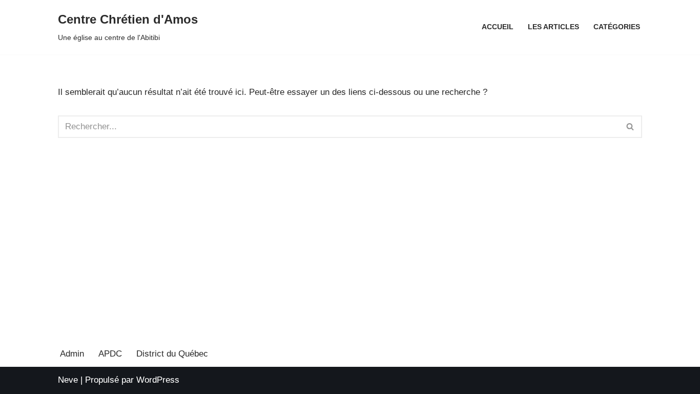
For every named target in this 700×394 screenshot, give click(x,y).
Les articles (553, 27)
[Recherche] (630, 126)
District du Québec (172, 354)
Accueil (497, 27)
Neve (68, 380)
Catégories (616, 27)
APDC (110, 354)
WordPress (157, 380)
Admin (72, 354)
